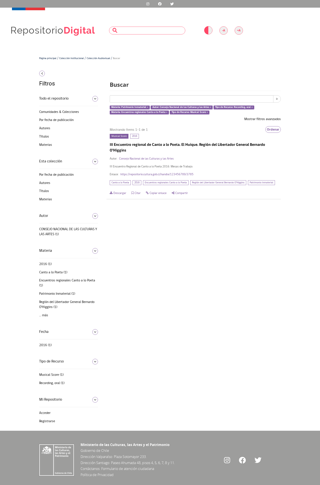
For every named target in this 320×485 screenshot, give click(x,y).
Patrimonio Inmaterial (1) (57, 294)
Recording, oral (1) (51, 383)
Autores (44, 128)
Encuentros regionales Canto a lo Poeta (166, 182)
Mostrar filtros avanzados (262, 119)
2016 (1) (45, 264)
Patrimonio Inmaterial (261, 182)
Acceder (45, 413)
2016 (134, 136)
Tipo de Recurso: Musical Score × (190, 112)
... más (43, 315)
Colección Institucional (71, 58)
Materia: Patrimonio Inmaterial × (129, 107)
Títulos (44, 136)
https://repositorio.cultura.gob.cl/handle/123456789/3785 (157, 174)
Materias (45, 145)
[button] (67, 73)
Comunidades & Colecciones (59, 112)
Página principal (47, 58)
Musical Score (119, 136)
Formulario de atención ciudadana (127, 468)
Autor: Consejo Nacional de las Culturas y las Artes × (181, 107)
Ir (277, 99)
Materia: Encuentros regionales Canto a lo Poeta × (139, 112)
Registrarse (47, 421)
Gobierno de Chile (95, 450)
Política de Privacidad (97, 474)
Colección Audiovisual (98, 58)
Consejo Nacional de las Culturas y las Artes (146, 158)
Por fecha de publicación (56, 120)
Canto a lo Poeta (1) (53, 272)
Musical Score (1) (51, 375)
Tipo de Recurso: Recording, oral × (234, 107)
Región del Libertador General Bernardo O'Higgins (218, 182)
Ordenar (273, 129)
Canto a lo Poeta (120, 182)
